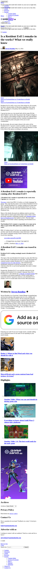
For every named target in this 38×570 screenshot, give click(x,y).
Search (26, 28)
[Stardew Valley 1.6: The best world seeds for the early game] (20, 432)
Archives (3, 506)
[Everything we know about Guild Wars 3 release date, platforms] (20, 411)
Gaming (6, 5)
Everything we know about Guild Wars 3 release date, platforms (19, 421)
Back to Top (4, 544)
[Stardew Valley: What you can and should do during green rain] (20, 390)
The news (3, 202)
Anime (6, 9)
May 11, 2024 (19, 243)
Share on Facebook (6, 99)
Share (2, 98)
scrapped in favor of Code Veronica (11, 262)
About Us (7, 21)
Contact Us (7, 567)
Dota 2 (10, 17)
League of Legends (13, 15)
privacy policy (13, 513)
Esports (6, 12)
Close (2, 545)
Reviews (6, 10)
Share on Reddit (25, 99)
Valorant (10, 563)
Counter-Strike (12, 13)
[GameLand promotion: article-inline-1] (14, 187)
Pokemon (10, 564)
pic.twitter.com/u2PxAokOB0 (12, 238)
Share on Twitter (16, 99)
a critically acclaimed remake (27, 273)
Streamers (7, 7)
